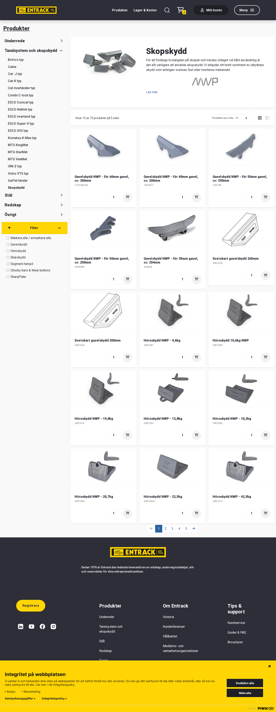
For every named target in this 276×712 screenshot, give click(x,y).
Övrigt (10, 214)
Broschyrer (235, 642)
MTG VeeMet (17, 159)
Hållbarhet (170, 636)
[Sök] (167, 10)
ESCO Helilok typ (20, 109)
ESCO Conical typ (21, 102)
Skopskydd (16, 188)
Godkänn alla (245, 683)
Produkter (120, 10)
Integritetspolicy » (54, 698)
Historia (168, 617)
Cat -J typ (15, 74)
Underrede (15, 40)
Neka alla (245, 693)
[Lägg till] (127, 197)
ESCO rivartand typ (21, 116)
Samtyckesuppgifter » (20, 698)
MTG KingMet (18, 145)
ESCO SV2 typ (18, 131)
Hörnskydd (18, 251)
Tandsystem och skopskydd (31, 50)
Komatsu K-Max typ (22, 138)
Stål (8, 195)
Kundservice (236, 623)
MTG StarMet (17, 152)
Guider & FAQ (237, 632)
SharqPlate (18, 277)
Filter (34, 228)
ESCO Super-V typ (21, 124)
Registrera (30, 606)
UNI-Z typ (15, 166)
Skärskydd (18, 257)
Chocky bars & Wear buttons (30, 270)
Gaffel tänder (18, 180)
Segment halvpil (22, 264)
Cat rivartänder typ (21, 88)
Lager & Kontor (145, 10)
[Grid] (260, 118)
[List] (266, 118)
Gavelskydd (19, 244)
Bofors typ (16, 60)
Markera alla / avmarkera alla (31, 238)
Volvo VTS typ (18, 173)
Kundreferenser (174, 627)
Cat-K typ (14, 81)
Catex (12, 67)
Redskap (13, 205)
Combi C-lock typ (20, 95)
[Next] (194, 529)
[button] (152, 92)
